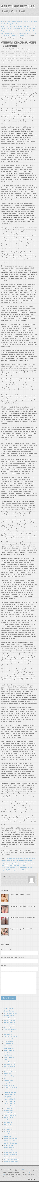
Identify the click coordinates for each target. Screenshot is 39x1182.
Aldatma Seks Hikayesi (10, 1013)
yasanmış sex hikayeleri (21, 870)
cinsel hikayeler (9, 858)
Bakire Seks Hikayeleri (10, 1029)
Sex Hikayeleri (32, 56)
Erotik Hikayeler (8, 1043)
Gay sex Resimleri (24, 24)
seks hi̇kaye (15, 861)
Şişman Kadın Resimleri (7, 33)
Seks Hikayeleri (8, 1117)
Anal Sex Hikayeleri (9, 1022)
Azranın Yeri (7, 1027)
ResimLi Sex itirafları (25, 28)
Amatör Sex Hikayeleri (10, 1018)
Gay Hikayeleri (8, 1055)
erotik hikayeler (26, 858)
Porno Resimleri (8, 1110)
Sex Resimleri (21, 31)
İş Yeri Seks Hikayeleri (10, 1076)
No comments (14, 63)
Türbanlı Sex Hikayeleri (25, 60)
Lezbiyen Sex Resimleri (21, 26)
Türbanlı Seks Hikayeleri (11, 1152)
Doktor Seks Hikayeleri (10, 1039)
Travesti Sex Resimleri (22, 33)
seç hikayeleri (8, 861)
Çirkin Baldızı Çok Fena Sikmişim (20, 895)
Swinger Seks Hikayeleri (11, 1138)
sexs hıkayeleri (24, 867)
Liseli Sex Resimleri (9, 1094)
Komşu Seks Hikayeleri (10, 1083)
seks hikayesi (23, 861)
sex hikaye (29, 863)
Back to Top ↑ (32, 1179)
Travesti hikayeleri (9, 1148)
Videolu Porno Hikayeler (11, 1161)
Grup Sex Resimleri (6, 26)
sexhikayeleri (9, 867)
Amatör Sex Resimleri (13, 21)
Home (2, 21)
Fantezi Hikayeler (9, 1050)
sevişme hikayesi (21, 863)
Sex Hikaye (7, 1120)
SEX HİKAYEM (19, 865)
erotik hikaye (18, 858)
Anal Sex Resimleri (26, 21)
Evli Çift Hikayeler (12, 24)
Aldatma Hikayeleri (9, 1011)
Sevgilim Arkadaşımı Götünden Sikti (21, 929)
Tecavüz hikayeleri (9, 1141)
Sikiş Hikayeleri (30, 31)
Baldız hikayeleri (8, 1032)
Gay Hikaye (7, 1053)
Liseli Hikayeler (8, 1090)
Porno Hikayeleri (13, 28)
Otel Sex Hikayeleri (9, 1106)
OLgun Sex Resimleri (10, 1101)
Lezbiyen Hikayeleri (9, 1085)
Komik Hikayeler (8, 1080)
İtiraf (5, 1078)
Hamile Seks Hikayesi (10, 1071)
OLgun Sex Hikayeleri (10, 1099)
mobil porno (7, 1097)
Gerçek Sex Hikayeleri (10, 1062)
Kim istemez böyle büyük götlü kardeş (22, 906)
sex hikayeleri (10, 865)
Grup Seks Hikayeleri (10, 1064)
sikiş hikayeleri (10, 870)
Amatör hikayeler (9, 1016)
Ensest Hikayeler (8, 1041)
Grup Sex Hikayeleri (10, 1066)
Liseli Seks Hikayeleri (10, 1092)
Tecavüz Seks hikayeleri (11, 1143)
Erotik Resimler (10, 51)
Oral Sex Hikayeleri (9, 1104)
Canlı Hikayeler (8, 1034)
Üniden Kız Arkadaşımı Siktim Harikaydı (22, 917)
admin (2, 49)
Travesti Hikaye (8, 1145)
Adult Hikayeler (8, 1009)
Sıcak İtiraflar (7, 1136)
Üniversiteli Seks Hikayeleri (12, 1159)
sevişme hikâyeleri (10, 863)
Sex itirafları (11, 31)
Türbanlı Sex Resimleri (17, 35)
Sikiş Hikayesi (7, 1131)
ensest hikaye (22, 1170)
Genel (33, 24)
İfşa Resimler (7, 1073)
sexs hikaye (16, 867)
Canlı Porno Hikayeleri (10, 1036)
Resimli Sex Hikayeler (10, 1113)
